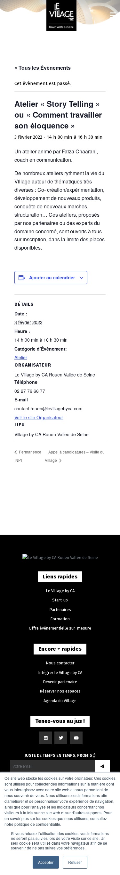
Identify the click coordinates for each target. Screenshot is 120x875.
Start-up (60, 600)
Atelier (20, 357)
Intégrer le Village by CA (60, 672)
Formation (60, 618)
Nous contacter (60, 663)
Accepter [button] (45, 862)
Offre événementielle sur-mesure (60, 628)
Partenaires (60, 609)
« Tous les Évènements (42, 67)
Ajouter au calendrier (52, 277)
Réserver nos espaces (60, 691)
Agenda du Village (60, 700)
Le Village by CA (60, 590)
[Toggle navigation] (113, 15)
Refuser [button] (75, 862)
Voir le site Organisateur (38, 417)
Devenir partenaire (60, 681)
